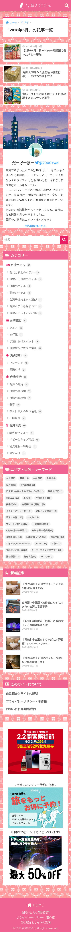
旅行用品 (12, 556)
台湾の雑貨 (18, 384)
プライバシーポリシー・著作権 (26, 701)
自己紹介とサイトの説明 (22, 693)
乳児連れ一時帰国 (22, 446)
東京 (27, 498)
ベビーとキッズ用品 (24, 439)
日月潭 (11, 485)
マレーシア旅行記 (17, 524)
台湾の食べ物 (20, 390)
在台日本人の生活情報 (25, 411)
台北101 (12, 498)
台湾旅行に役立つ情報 (25, 348)
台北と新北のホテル (24, 272)
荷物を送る (14, 537)
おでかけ (16, 453)
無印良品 (30, 556)
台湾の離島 (28, 485)
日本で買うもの (36, 537)
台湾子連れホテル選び (25, 299)
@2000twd (49, 162)
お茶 (56, 543)
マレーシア (18, 362)
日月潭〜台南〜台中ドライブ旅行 (25, 491)
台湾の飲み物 (19, 397)
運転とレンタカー (46, 511)
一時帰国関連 (41, 524)
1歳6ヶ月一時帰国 (42, 530)
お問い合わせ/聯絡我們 (21, 709)
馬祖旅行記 (55, 491)
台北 (10, 478)
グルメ (15, 327)
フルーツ (41, 543)
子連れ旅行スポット (23, 341)
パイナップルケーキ (18, 543)
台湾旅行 (18, 320)
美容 (14, 404)
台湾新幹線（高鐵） (33, 504)
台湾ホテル (20, 264)
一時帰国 (17, 418)
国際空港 (17, 369)
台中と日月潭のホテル (25, 279)
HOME (38, 905)
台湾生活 (18, 376)
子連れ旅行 (14, 517)
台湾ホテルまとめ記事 (25, 313)
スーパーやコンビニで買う (46, 550)
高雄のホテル (19, 292)
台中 (37, 478)
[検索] (64, 240)
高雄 (24, 478)
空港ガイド (43, 498)
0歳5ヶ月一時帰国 (16, 530)
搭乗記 (11, 504)
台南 (51, 478)
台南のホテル (19, 285)
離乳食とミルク (21, 432)
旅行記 (15, 334)
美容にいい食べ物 (16, 550)
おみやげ (57, 537)
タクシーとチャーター (18, 511)
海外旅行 (18, 355)
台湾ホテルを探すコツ (25, 306)
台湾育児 (17, 425)
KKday (46, 556)
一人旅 (33, 517)
